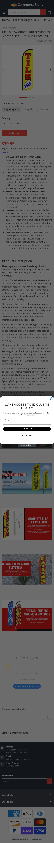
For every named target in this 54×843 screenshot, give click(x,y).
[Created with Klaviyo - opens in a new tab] (27, 445)
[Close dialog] (51, 398)
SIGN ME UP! (27, 429)
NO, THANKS (27, 435)
